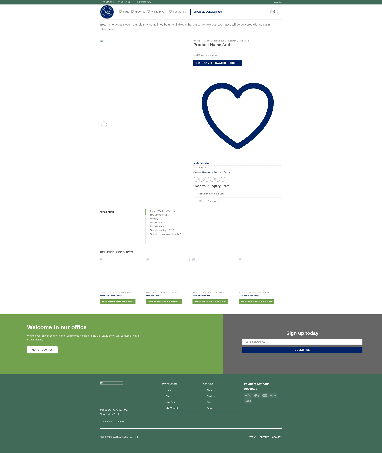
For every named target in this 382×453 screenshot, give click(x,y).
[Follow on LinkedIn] (196, 437)
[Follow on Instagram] (263, 2)
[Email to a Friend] (206, 179)
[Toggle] (196, 194)
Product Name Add (201, 295)
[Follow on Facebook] (260, 2)
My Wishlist (172, 408)
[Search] (281, 12)
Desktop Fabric (153, 295)
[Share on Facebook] (196, 179)
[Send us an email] (268, 2)
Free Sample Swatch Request (217, 63)
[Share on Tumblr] (217, 179)
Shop (168, 390)
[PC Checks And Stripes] (260, 274)
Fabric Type (157, 12)
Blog (209, 402)
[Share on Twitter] (201, 179)
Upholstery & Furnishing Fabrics (226, 40)
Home (126, 12)
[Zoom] (104, 124)
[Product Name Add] (214, 274)
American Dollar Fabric (111, 295)
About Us (140, 12)
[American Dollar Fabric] (121, 274)
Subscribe (302, 350)
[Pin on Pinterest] (212, 179)
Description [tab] (107, 212)
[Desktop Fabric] (168, 274)
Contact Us (179, 12)
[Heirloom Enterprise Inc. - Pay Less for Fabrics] (107, 11)
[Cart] (272, 12)
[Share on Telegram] (223, 179)
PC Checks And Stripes (250, 295)
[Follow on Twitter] (266, 2)
